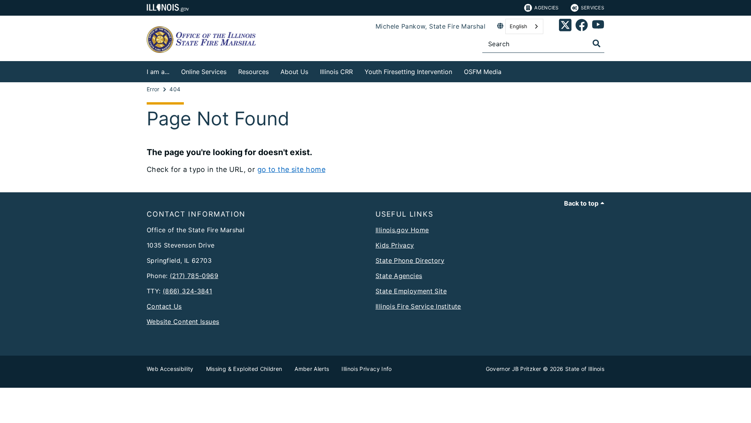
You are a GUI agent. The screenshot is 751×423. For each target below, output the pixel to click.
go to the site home (291, 169)
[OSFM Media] (507, 70)
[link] (565, 26)
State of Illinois (584, 368)
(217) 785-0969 (194, 276)
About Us (294, 72)
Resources (253, 72)
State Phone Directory (410, 260)
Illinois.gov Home (402, 230)
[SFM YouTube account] (598, 26)
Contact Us (164, 306)
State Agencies (399, 276)
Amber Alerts (312, 368)
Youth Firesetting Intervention (408, 72)
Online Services (203, 72)
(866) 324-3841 (187, 291)
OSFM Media (482, 72)
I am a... (158, 72)
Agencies (546, 8)
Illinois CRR (336, 72)
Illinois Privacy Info (366, 368)
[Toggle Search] (596, 43)
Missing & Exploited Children (244, 368)
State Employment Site (411, 291)
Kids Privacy (395, 245)
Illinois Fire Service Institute (418, 306)
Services (592, 8)
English (518, 26)
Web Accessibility (170, 368)
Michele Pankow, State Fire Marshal (430, 26)
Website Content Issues (183, 321)
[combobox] (524, 26)
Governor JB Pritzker (513, 368)
